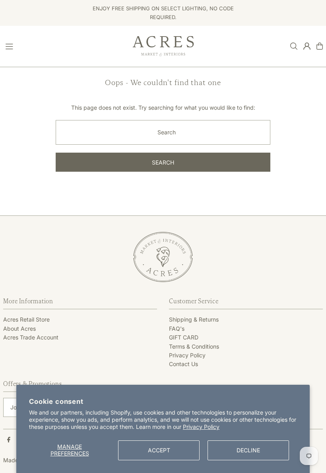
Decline (248, 450)
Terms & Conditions (194, 346)
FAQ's (176, 328)
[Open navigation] (64, 45)
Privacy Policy (201, 426)
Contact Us (183, 364)
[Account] (306, 46)
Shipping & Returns (194, 319)
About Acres (19, 328)
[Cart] (319, 46)
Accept (159, 450)
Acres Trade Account (30, 337)
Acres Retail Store (26, 319)
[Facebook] (8, 440)
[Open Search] (293, 46)
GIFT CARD (183, 337)
